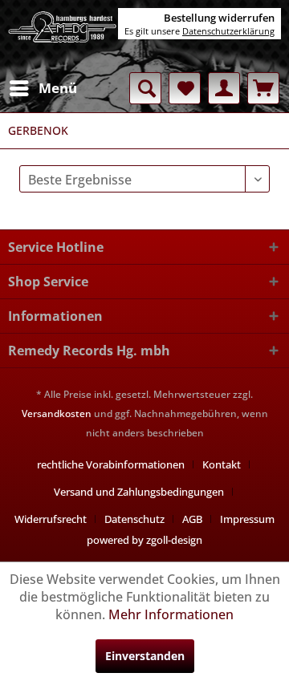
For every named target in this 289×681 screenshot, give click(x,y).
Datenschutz (134, 519)
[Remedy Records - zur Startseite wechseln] (62, 36)
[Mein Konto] (224, 88)
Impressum (247, 519)
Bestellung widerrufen (219, 17)
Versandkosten (57, 413)
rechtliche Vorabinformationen (111, 464)
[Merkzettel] (185, 88)
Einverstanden (145, 655)
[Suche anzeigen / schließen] (145, 88)
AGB (192, 519)
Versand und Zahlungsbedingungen (139, 491)
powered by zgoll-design (144, 540)
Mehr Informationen (171, 614)
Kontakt (221, 464)
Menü (58, 88)
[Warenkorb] (263, 88)
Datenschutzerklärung (228, 31)
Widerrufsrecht (50, 519)
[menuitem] (42, 88)
